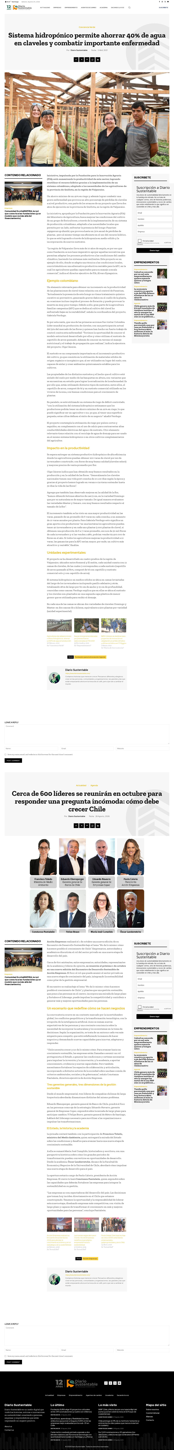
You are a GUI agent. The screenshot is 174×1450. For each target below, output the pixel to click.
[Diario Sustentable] (56, 677)
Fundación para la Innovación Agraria (90, 657)
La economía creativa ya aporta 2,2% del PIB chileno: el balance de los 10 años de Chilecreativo (144, 294)
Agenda (137, 303)
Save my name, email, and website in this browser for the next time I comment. (40, 754)
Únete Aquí (154, 250)
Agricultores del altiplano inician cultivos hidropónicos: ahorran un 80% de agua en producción (59, 638)
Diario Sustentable (79, 50)
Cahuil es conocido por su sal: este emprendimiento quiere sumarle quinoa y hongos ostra (143, 277)
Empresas (8, 208)
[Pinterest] (87, 59)
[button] (129, 7)
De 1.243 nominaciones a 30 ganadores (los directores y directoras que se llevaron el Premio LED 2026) (118, 1434)
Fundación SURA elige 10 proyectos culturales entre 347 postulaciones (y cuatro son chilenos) (71, 1410)
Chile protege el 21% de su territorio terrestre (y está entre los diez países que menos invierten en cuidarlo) (118, 1423)
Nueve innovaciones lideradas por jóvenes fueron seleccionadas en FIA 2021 (85, 638)
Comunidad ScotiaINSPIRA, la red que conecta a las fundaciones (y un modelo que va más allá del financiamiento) (23, 215)
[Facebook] (159, 1)
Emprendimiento (140, 269)
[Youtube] (168, 1)
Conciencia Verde (87, 27)
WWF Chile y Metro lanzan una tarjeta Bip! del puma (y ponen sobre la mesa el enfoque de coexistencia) (117, 1411)
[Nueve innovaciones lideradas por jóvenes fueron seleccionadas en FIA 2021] (86, 625)
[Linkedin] (98, 59)
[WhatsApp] (92, 59)
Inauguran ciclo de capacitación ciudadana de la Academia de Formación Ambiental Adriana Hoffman (44, 706)
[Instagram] (162, 1)
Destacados (55, 1415)
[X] (165, 1)
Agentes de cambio (105, 1417)
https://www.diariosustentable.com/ (77, 673)
